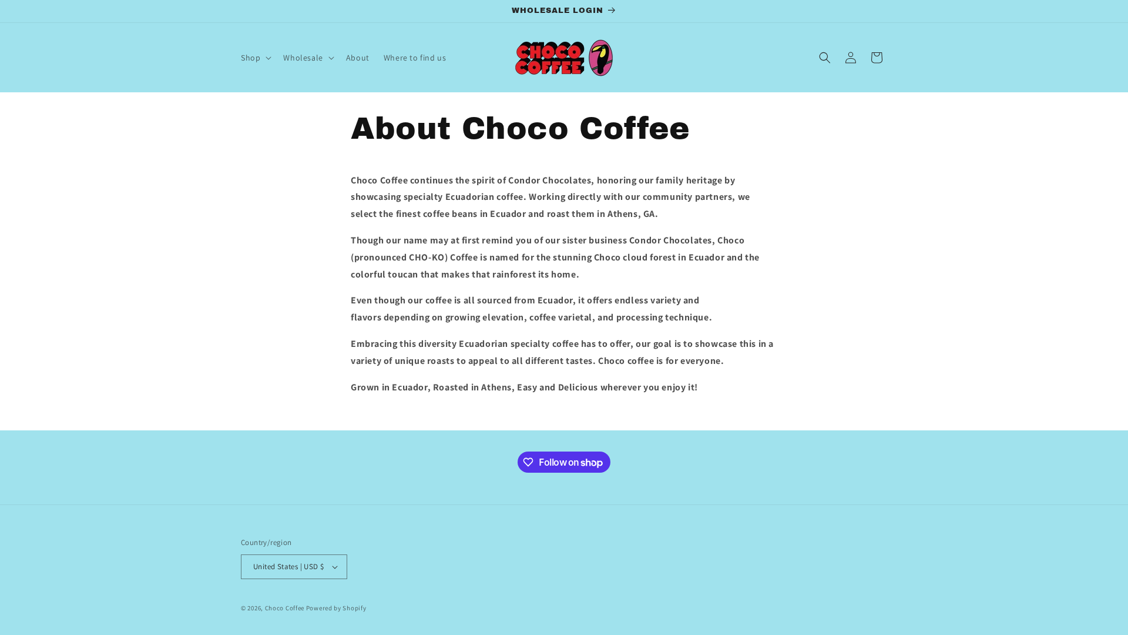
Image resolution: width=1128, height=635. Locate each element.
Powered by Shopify (336, 608)
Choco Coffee (285, 608)
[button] (255, 57)
